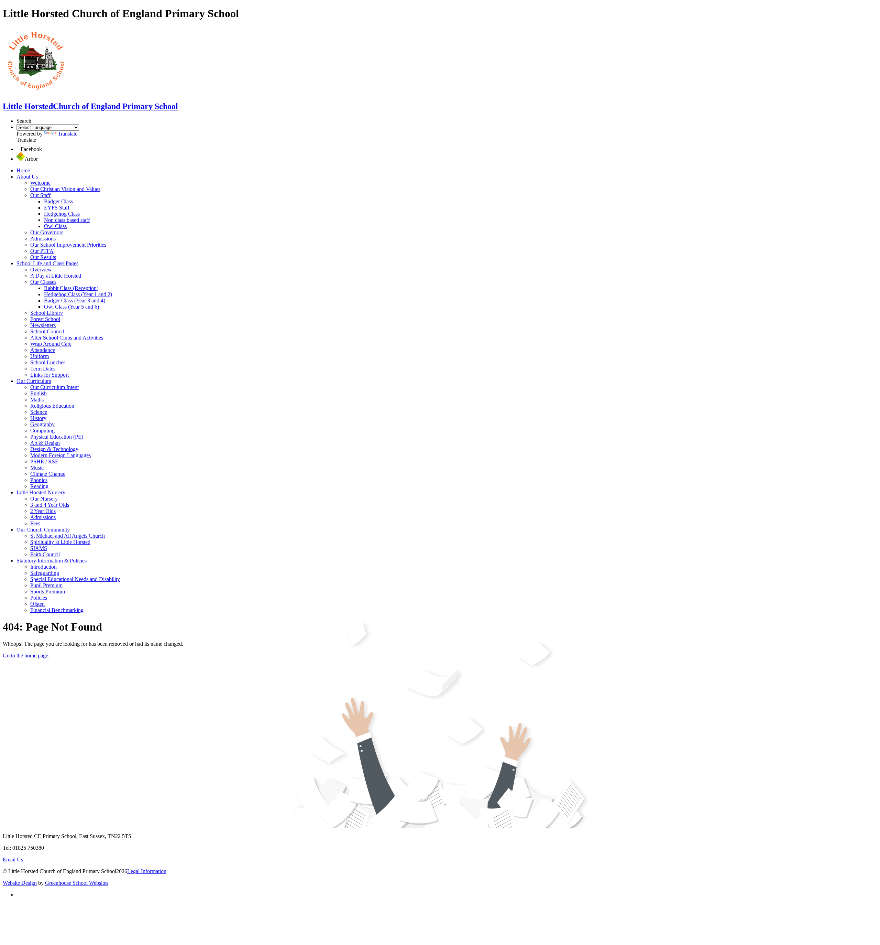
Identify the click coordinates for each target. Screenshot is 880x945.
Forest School (45, 319)
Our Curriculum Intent (54, 387)
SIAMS (38, 548)
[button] (18, 149)
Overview (41, 269)
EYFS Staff (56, 208)
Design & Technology (54, 449)
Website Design (20, 883)
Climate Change (47, 474)
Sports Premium (47, 591)
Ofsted (37, 604)
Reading (39, 486)
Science (38, 412)
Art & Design (45, 443)
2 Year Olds (43, 511)
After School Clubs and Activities (66, 338)
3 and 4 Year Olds (49, 505)
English (38, 393)
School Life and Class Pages (47, 263)
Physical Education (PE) (56, 437)
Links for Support (49, 375)
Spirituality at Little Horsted (60, 542)
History (38, 418)
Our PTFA (42, 251)
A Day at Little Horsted (55, 276)
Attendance (42, 350)
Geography (42, 424)
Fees (35, 523)
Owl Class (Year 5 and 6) (71, 307)
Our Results (43, 257)
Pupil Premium (46, 585)
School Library (46, 313)
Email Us (13, 859)
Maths (37, 399)
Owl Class (55, 226)
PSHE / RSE (44, 461)
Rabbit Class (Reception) (71, 288)
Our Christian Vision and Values (65, 189)
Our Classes (43, 282)
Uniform (39, 356)
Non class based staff (67, 220)
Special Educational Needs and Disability (75, 579)
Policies (38, 598)
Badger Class (58, 201)
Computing (42, 430)
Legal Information (146, 871)
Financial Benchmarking (57, 610)
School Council (47, 331)
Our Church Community (43, 530)
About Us (27, 177)
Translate (67, 134)
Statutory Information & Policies (51, 560)
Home (23, 170)
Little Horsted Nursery (40, 492)
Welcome (40, 183)
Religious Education (52, 406)
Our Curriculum (33, 381)
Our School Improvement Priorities (68, 245)
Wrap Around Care (51, 344)
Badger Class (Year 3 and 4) (74, 300)
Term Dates (42, 369)
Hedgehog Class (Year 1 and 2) (78, 294)
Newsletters (43, 325)
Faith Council (45, 554)
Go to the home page (25, 655)
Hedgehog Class (62, 214)
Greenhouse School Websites (76, 883)
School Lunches (47, 362)
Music (37, 468)
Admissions (43, 238)
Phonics (38, 480)
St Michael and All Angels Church (67, 536)
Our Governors (46, 232)
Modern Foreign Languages (60, 455)
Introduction (43, 567)
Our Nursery (44, 499)
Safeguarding (44, 573)
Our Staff (40, 195)
